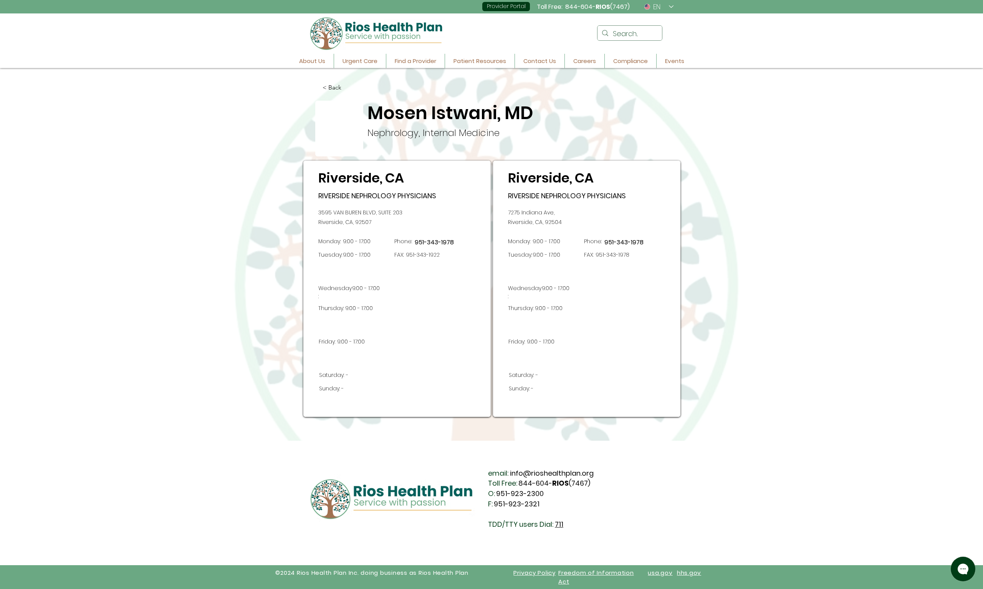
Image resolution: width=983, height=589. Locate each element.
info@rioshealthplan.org (552, 473)
